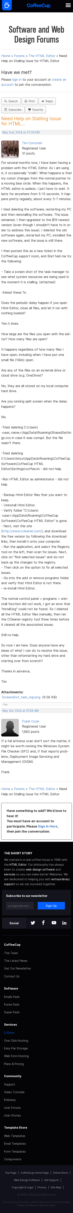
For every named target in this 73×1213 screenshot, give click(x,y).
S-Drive (9, 1032)
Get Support (51, 1180)
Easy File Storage (16, 1048)
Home (5, 56)
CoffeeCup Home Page (35, 1172)
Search (12, 101)
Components (12, 1159)
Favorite (37, 109)
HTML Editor (18, 864)
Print (31, 101)
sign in (17, 79)
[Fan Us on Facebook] (43, 923)
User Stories (12, 1115)
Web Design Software (27, 1180)
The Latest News (15, 960)
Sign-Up (51, 905)
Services (10, 1024)
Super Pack (11, 1012)
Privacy (42, 1187)
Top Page (10, 1172)
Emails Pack (11, 996)
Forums (19, 56)
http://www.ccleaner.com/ (22, 531)
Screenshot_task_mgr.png (21, 697)
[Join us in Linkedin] (64, 923)
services (9, 874)
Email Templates (15, 1143)
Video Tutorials (14, 1092)
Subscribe (14, 109)
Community (12, 1076)
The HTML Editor (42, 56)
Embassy (10, 1099)
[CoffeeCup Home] (38, 6)
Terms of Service (39, 1205)
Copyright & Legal (22, 1187)
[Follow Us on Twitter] (33, 923)
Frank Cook (30, 721)
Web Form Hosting (16, 1056)
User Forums (12, 1107)
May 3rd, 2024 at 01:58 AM (20, 710)
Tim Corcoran (32, 143)
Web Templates (14, 1136)
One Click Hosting (16, 1040)
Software (11, 988)
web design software (40, 869)
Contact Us (11, 976)
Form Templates (15, 1151)
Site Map (56, 1187)
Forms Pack (11, 1004)
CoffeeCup (12, 944)
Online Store (60, 1172)
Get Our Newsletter (17, 968)
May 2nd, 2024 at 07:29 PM (21, 132)
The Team (11, 953)
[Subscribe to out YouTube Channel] (54, 923)
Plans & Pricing (14, 1064)
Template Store (15, 1127)
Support (9, 1084)
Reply (48, 101)
